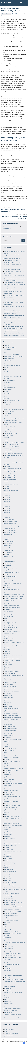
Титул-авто (7, 944)
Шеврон (6, 999)
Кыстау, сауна (7, 737)
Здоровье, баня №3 (9, 684)
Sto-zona (6, 407)
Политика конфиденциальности (12, 843)
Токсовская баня (8, 951)
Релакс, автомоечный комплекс (11, 863)
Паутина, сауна (8, 834)
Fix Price (6, 369)
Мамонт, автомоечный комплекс (12, 761)
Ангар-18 (6, 578)
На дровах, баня (8, 792)
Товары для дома (8, 950)
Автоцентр (7, 539)
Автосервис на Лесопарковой (11, 526)
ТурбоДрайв (7, 961)
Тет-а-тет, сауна (8, 940)
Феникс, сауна (7, 988)
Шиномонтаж (7, 1001)
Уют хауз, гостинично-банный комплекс (13, 979)
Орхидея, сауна (8, 821)
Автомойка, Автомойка (9, 473)
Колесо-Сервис (8, 706)
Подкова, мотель (8, 842)
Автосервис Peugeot (9, 519)
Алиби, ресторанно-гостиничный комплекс (14, 570)
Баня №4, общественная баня (11, 605)
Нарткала (6, 803)
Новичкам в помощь (9, 1029)
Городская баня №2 (9, 640)
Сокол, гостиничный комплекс (11, 909)
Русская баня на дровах (10, 871)
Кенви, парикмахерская (10, 700)
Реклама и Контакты (9, 862)
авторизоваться (7, 228)
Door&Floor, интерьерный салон (12, 365)
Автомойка (7, 466)
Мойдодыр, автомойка (9, 776)
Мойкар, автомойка (9, 779)
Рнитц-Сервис (7, 865)
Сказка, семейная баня (9, 895)
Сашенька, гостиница (9, 884)
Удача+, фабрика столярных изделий (13, 975)
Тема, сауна (7, 939)
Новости (6, 1031)
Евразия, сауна (8, 669)
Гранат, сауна (7, 647)
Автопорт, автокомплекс (10, 479)
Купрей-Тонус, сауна (9, 735)
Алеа (5, 567)
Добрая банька (8, 664)
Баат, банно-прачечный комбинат (12, 591)
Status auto (7, 406)
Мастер (6, 763)
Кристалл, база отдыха (9, 726)
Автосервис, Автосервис (10, 528)
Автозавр (6, 437)
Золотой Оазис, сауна (9, 688)
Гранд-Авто (7, 649)
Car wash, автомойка (9, 358)
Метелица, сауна (8, 774)
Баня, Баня (7, 609)
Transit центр (7, 413)
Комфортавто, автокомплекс (11, 713)
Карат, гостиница (8, 697)
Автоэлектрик (7, 545)
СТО (5, 924)
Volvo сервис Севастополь (10, 420)
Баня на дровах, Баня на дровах (12, 607)
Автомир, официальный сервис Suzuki (13, 453)
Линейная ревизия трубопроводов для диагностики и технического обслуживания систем (14, 284)
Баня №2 (6, 603)
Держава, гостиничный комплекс (12, 660)
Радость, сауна (8, 858)
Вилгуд (6, 620)
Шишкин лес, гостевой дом (10, 1005)
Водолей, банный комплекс (11, 625)
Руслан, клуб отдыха (9, 869)
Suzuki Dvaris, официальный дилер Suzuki (14, 409)
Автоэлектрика (8, 1027)
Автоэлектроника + (8, 550)
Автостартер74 (8, 534)
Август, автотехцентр (9, 428)
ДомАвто (6, 666)
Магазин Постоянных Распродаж (12, 757)
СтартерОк (7, 922)
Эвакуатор (7, 1006)
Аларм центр (7, 565)
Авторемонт (7, 486)
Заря (5, 680)
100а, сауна (7, 345)
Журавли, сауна (8, 678)
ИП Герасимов (7, 693)
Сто (5, 926)
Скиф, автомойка (8, 896)
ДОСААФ (6, 667)
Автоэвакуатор (8, 543)
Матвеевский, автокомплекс (11, 770)
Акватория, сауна (8, 559)
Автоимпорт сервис (9, 439)
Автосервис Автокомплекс (10, 521)
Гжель (5, 635)
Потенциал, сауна (8, 849)
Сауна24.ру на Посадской (10, 882)
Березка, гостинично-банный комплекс (13, 613)
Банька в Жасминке (9, 600)
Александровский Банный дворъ (12, 569)
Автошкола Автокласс (9, 541)
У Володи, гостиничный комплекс (12, 964)
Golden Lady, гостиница (9, 380)
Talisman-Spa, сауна (9, 411)
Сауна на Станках (8, 874)
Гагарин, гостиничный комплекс (12, 631)
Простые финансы (6, 13)
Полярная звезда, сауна (10, 845)
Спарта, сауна (7, 917)
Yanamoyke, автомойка (9, 426)
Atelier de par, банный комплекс (11, 354)
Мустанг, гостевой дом (9, 788)
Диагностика (7, 662)
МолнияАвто (7, 781)
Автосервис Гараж (8, 525)
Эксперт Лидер (8, 1012)
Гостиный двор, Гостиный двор (11, 646)
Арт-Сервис (7, 587)
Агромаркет (7, 554)
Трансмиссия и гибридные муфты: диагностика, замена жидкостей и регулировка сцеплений (12, 311)
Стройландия (7, 937)
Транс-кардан (7, 959)
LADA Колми (7, 382)
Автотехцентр (7, 536)
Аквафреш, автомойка (9, 561)
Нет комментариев (5, 15)
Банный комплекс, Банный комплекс (13, 598)
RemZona (6, 396)
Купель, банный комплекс (10, 733)
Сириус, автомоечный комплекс (12, 887)
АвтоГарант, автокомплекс (10, 433)
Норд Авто (7, 812)
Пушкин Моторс (8, 856)
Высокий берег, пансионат (10, 627)
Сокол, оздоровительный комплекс (12, 911)
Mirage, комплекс (8, 389)
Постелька (6, 847)
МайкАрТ (6, 759)
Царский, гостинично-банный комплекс (13, 992)
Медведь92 (7, 772)
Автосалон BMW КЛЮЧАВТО (11, 490)
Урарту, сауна (7, 977)
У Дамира (6, 966)
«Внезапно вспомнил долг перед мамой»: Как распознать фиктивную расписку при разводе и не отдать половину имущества (14, 333)
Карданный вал (8, 699)
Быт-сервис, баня (8, 616)
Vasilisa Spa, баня (8, 417)
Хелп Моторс (7, 990)
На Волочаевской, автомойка (11, 790)
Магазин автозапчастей (10, 755)
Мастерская (7, 765)
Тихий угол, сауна (8, 948)
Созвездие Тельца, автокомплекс (12, 907)
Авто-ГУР (6, 429)
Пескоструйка (7, 836)
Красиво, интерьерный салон (11, 719)
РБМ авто (6, 860)
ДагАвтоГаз (7, 651)
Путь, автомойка (8, 854)
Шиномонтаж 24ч (8, 1003)
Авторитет (6, 488)
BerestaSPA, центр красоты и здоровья (13, 356)
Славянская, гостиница (10, 900)
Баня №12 (6, 602)
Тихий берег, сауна (8, 946)
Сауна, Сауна (7, 878)
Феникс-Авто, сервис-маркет (11, 984)
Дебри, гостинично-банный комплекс (13, 657)
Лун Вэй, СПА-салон (9, 750)
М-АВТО (6, 754)
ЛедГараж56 (7, 746)
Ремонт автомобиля (9, 1036)
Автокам (6, 440)
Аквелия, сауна (8, 563)
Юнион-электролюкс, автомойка (12, 1017)
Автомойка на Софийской (10, 471)
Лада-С (6, 743)
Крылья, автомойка (9, 732)
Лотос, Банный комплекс (10, 748)
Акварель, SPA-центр (9, 556)
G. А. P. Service (7, 374)
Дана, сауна (7, 653)
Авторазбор (7, 481)
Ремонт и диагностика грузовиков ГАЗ (13, 258)
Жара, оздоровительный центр (11, 671)
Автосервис (7, 492)
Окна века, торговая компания (11, 816)
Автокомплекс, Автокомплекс (11, 444)
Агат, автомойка (8, 552)
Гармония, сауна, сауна (10, 633)
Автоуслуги (7, 537)
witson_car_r (21, 13)
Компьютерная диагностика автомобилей (14, 711)
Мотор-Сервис (8, 785)
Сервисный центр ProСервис (11, 885)
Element (6, 367)
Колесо (6, 704)
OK (23, 1043)
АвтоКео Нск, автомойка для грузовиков (14, 442)
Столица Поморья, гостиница (11, 931)
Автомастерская (8, 451)
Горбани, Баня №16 (9, 638)
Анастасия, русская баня (10, 576)
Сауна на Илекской (9, 873)
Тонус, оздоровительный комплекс (12, 957)
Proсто (6, 395)
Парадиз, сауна (8, 831)
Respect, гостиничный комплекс (12, 400)
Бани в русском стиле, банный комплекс (14, 594)
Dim (5, 363)
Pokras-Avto (7, 393)
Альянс (6, 574)
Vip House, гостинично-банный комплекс (14, 418)
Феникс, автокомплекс (9, 986)
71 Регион (6, 351)
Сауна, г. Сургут (8, 876)
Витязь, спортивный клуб (10, 622)
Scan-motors (7, 404)
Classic (6, 362)
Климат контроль (8, 702)
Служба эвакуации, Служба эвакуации (13, 906)
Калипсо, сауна (8, 695)
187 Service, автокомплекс (10, 347)
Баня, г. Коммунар (8, 611)
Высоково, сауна (8, 629)
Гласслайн (7, 636)
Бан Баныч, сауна (8, 592)
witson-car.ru (6, 2)
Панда (6, 829)
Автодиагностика (8, 435)
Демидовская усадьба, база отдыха (12, 658)
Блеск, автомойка (8, 614)
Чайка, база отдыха (9, 994)
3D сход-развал (8, 349)
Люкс (5, 752)
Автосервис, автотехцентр (10, 532)
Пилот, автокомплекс (9, 838)
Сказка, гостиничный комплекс (11, 893)
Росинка (6, 867)
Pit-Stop (6, 391)
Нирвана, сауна (8, 810)
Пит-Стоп (6, 840)
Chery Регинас (7, 360)
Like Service (7, 384)
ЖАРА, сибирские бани (9, 673)
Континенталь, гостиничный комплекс (13, 717)
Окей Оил (6, 814)
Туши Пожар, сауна (9, 962)
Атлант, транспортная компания (12, 589)
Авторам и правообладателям (11, 484)
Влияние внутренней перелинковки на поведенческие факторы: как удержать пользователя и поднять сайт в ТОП (13, 328)
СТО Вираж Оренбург (9, 929)
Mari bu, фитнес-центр (9, 385)
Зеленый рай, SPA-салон (10, 686)
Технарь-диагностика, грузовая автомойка (14, 942)
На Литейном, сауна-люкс (10, 794)
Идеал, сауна (7, 689)
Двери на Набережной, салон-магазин (13, 655)
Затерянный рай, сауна (10, 682)
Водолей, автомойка (9, 624)
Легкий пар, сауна (8, 744)
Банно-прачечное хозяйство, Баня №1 (13, 596)
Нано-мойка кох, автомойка (11, 799)
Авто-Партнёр (7, 431)
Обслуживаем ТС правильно (11, 1033)
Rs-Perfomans (7, 402)
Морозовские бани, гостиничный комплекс (14, 783)
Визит (5, 618)
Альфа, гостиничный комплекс (11, 572)
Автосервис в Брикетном (10, 523)
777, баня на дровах (9, 352)
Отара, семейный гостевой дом (11, 823)
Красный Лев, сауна (9, 724)
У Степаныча (7, 968)
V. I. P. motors (7, 415)
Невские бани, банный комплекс (12, 805)
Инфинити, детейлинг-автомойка (12, 691)
